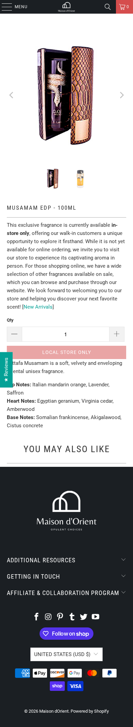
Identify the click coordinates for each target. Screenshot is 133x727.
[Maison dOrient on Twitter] (84, 617)
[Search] (107, 7)
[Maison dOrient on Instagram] (48, 617)
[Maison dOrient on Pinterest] (60, 617)
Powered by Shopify (90, 711)
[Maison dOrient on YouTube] (96, 617)
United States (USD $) (62, 654)
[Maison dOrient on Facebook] (36, 617)
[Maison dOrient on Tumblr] (72, 617)
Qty (10, 320)
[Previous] (11, 95)
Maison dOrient (54, 711)
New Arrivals (38, 307)
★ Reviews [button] (6, 370)
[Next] (121, 95)
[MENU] (3, 7)
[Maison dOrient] (66, 7)
